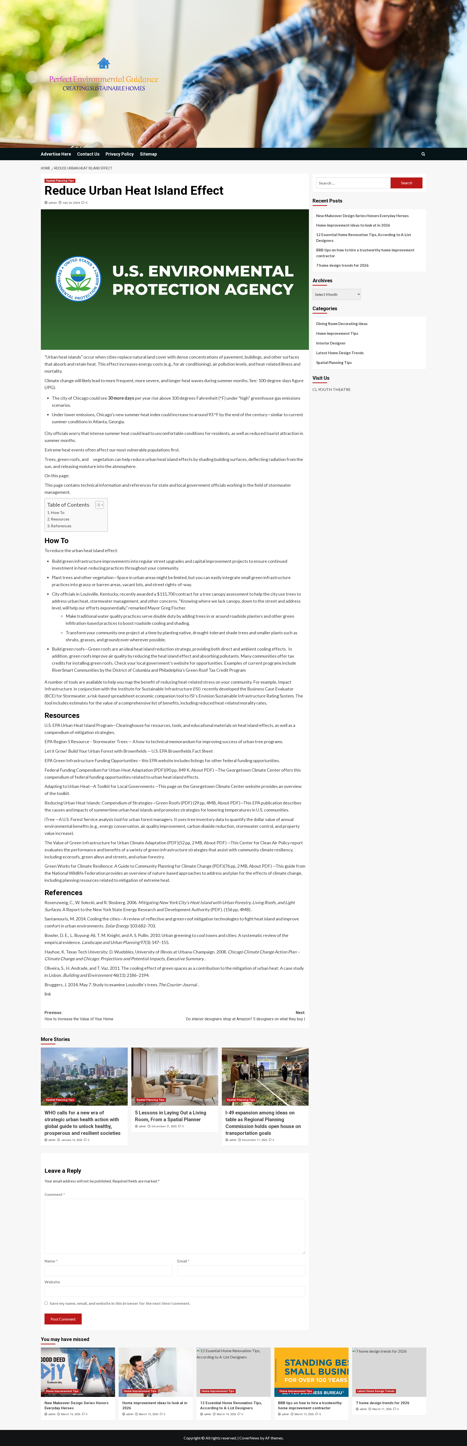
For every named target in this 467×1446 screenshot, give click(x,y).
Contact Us (88, 154)
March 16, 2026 (70, 1414)
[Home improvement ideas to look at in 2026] (156, 1372)
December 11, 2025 (254, 1140)
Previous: (79, 1015)
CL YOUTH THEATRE (331, 389)
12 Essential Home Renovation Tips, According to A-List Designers (363, 237)
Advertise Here (56, 154)
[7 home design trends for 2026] (389, 1372)
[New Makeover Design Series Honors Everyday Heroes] (78, 1372)
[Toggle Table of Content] (97, 505)
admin (53, 202)
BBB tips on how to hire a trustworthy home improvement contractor (365, 253)
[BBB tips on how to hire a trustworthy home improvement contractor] (311, 1372)
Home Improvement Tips (337, 333)
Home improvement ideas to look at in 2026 (353, 225)
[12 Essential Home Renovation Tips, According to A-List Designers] (234, 1372)
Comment (55, 1194)
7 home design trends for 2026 (342, 265)
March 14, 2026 (226, 1414)
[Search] (423, 154)
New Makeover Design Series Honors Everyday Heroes (362, 215)
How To (57, 512)
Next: (245, 1015)
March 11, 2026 (382, 1409)
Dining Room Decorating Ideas (342, 323)
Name (51, 1261)
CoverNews (249, 1438)
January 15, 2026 (71, 1140)
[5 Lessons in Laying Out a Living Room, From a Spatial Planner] (174, 1076)
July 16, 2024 (71, 202)
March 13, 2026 (304, 1414)
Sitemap (148, 154)
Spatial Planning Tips (60, 180)
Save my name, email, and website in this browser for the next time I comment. (120, 1303)
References (61, 525)
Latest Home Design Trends (340, 353)
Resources (60, 519)
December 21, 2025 (164, 1126)
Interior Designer (331, 343)
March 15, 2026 (148, 1414)
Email (183, 1261)
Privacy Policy (120, 154)
